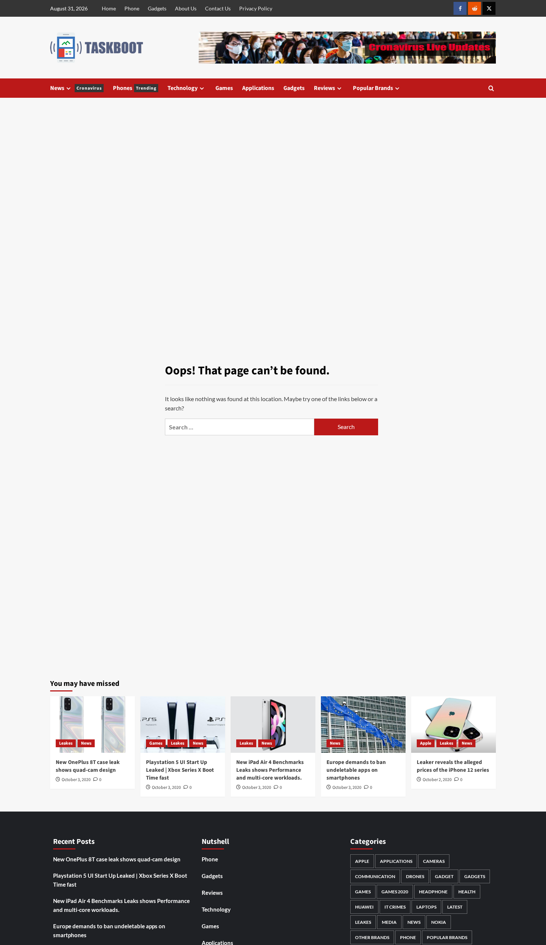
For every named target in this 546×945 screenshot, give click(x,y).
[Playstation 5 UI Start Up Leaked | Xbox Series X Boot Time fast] (182, 724)
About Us (185, 8)
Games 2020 (394, 891)
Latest (454, 907)
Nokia (438, 922)
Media (389, 922)
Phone (131, 8)
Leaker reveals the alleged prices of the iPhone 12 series (453, 766)
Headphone (433, 891)
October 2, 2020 (437, 780)
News (76, 88)
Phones (134, 88)
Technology (183, 88)
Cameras (434, 861)
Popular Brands (373, 88)
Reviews (324, 88)
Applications (258, 88)
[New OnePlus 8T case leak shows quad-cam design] (92, 724)
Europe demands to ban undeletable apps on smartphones (356, 770)
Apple (425, 743)
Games (224, 88)
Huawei (364, 907)
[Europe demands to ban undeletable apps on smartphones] (363, 724)
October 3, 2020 (76, 780)
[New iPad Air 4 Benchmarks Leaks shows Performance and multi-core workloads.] (273, 724)
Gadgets (157, 8)
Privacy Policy (255, 8)
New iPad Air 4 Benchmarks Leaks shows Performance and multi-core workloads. (270, 770)
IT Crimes (395, 907)
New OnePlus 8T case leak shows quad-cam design (88, 766)
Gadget (444, 876)
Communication (375, 876)
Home (109, 8)
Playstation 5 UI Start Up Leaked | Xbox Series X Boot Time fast (180, 770)
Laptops (426, 907)
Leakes (65, 743)
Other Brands (372, 937)
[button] (491, 88)
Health (466, 891)
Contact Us (218, 8)
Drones (415, 876)
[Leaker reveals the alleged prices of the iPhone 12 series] (453, 724)
